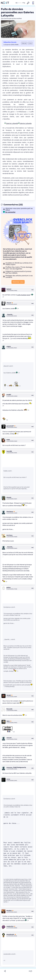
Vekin (8, 721)
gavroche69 (10, 426)
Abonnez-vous (18, 282)
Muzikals (9, 910)
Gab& (8, 439)
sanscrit (9, 737)
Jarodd (8, 695)
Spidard (8, 289)
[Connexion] (28, 3)
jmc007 (8, 394)
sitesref (8, 303)
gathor (8, 587)
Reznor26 (9, 709)
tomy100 (9, 451)
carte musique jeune (23, 295)
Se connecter (10, 212)
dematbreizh (10, 934)
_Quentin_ (9, 314)
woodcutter (10, 926)
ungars (8, 346)
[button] (33, 3)
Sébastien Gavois (10, 42)
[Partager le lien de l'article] (5, 971)
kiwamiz (8, 497)
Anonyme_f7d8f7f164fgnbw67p (16, 767)
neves (8, 779)
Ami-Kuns (9, 535)
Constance (9, 511)
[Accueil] (5, 3)
